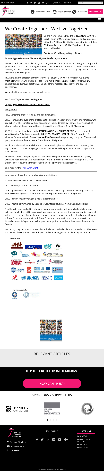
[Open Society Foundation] (17, 408)
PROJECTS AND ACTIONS (83, 440)
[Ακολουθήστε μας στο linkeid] (35, 2)
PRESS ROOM (83, 447)
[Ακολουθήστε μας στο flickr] (39, 2)
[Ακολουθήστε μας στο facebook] (27, 2)
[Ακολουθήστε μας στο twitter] (31, 2)
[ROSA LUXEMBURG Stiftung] (52, 408)
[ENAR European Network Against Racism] (87, 408)
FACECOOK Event (29, 167)
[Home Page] (7, 2)
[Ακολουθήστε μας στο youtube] (43, 2)
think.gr (63, 469)
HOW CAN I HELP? (52, 383)
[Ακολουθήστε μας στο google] (47, 2)
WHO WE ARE (83, 436)
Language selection (63, 3)
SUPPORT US (95, 11)
